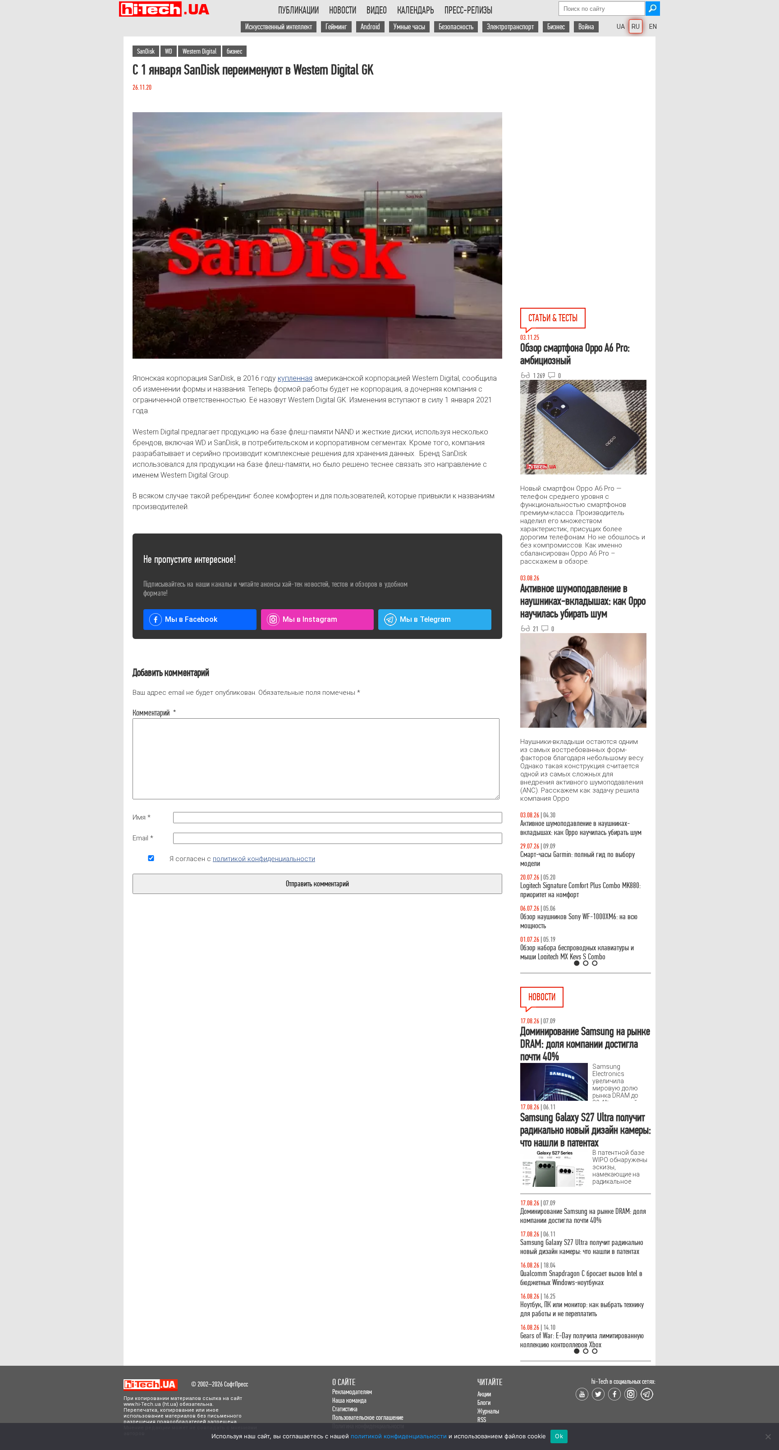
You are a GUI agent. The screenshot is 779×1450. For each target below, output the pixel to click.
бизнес (234, 51)
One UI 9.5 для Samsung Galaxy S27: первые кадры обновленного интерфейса (577, 1287)
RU (636, 26)
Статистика (344, 1408)
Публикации (298, 10)
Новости (342, 10)
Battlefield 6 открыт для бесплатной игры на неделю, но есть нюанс (578, 1216)
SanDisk (146, 51)
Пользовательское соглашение (367, 1417)
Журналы (488, 1411)
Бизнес (556, 27)
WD (168, 51)
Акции (484, 1394)
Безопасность (456, 27)
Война (586, 27)
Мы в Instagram (310, 619)
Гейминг (336, 27)
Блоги (483, 1402)
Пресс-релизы (468, 10)
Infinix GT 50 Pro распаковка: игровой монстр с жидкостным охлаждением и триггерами (582, 890)
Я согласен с (242, 859)
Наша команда (349, 1400)
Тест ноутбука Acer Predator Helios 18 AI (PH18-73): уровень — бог (581, 952)
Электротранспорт (510, 27)
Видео (377, 10)
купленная (295, 378)
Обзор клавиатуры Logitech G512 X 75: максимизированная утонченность (570, 859)
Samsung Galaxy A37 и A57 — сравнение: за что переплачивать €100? (583, 921)
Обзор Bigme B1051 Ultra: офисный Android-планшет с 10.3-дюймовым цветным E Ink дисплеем (577, 1251)
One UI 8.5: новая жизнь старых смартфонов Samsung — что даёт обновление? (578, 828)
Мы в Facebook (191, 619)
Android (370, 27)
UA (621, 26)
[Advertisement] (587, 117)
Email (143, 838)
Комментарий (151, 713)
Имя (142, 817)
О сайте (343, 1382)
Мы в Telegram (425, 619)
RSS (481, 1419)
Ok (559, 1436)
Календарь (415, 10)
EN (653, 26)
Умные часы (409, 27)
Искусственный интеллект (278, 27)
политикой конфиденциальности (264, 859)
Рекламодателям (352, 1391)
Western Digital (199, 51)
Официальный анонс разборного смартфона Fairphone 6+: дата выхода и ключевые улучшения (578, 1322)
